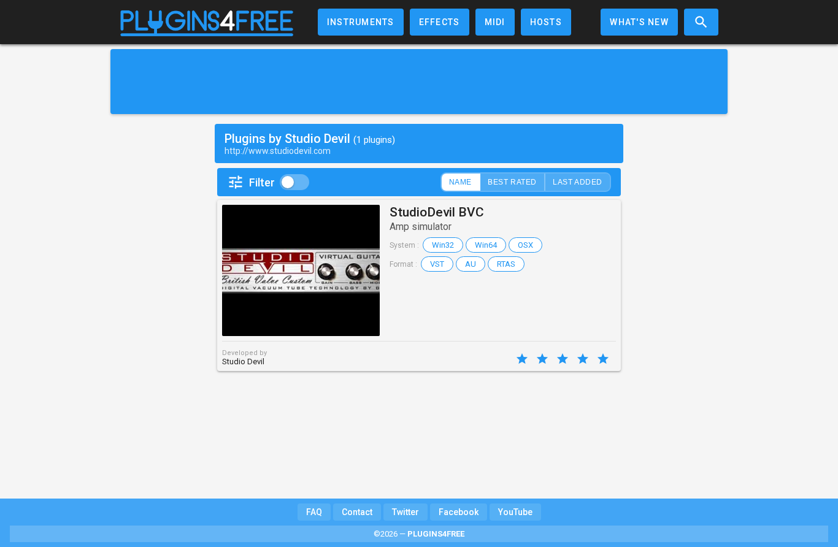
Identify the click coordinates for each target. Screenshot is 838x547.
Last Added (577, 182)
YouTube (515, 512)
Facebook (459, 512)
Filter (262, 182)
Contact (357, 512)
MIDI (495, 22)
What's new (639, 22)
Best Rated (512, 182)
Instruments (360, 22)
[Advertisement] (419, 81)
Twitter (405, 512)
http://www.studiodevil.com (278, 151)
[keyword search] (701, 22)
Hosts (546, 22)
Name (460, 182)
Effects (439, 22)
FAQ (314, 512)
